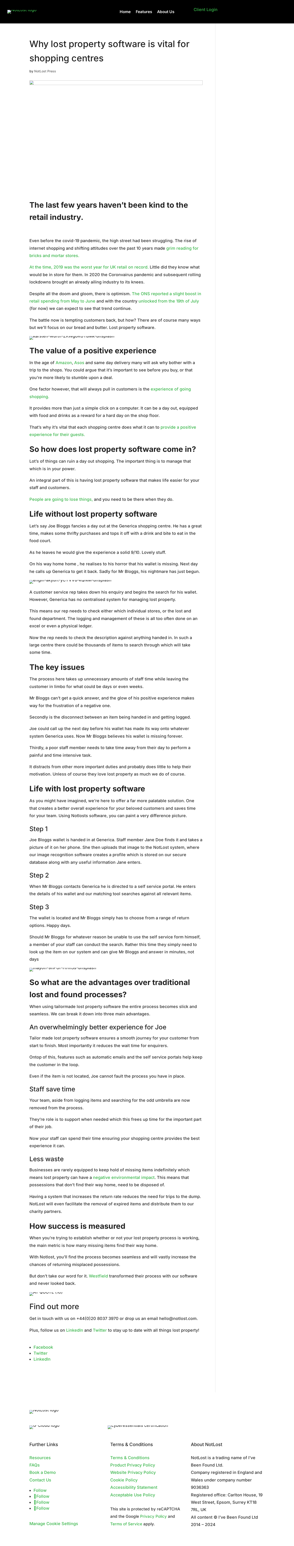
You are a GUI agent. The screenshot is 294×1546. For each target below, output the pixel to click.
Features (144, 12)
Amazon (64, 362)
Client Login (206, 9)
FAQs (34, 1465)
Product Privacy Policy (132, 1465)
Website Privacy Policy (133, 1472)
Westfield (98, 1276)
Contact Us (40, 1480)
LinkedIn (74, 1330)
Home (125, 12)
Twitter (100, 1330)
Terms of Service (126, 1523)
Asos (79, 362)
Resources (40, 1457)
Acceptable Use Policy (132, 1494)
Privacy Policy (153, 1516)
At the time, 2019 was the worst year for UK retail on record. (89, 267)
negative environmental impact (124, 1177)
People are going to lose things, (61, 499)
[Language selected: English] (240, 15)
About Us (165, 12)
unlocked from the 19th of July (169, 301)
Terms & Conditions (130, 1457)
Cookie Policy (124, 1480)
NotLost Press (45, 71)
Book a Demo (42, 1472)
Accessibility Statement (133, 1487)
